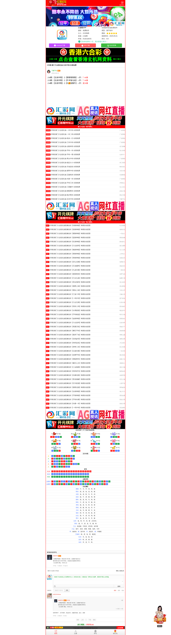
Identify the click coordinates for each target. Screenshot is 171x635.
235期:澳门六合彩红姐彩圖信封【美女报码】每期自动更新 (68, 282)
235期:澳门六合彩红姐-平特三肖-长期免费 (63, 183)
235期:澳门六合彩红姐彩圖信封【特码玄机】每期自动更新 (68, 343)
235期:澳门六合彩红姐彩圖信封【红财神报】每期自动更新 (68, 241)
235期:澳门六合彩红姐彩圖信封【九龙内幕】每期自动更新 (68, 270)
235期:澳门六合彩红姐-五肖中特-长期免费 (63, 199)
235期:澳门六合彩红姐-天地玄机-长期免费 (63, 166)
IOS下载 (87, 45)
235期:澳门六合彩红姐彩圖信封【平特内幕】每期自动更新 (68, 399)
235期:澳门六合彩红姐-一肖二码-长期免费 (63, 134)
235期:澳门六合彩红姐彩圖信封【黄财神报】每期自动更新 (68, 254)
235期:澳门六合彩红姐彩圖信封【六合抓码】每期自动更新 (68, 245)
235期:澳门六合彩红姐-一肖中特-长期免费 (63, 130)
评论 (95, 633)
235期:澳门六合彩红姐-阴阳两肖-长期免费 (63, 191)
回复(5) (60, 565)
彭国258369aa (57, 594)
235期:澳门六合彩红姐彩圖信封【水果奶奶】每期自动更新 (68, 310)
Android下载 (60, 45)
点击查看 (120, 628)
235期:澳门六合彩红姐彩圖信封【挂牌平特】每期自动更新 (68, 355)
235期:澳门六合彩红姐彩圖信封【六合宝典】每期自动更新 (68, 302)
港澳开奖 (55, 556)
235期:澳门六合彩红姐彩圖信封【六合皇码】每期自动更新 (68, 322)
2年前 (54, 565)
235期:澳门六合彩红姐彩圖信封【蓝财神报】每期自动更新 (68, 237)
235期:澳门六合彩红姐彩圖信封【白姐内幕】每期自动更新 (68, 351)
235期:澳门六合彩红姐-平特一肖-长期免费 (63, 150)
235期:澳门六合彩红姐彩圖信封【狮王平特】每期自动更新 (68, 330)
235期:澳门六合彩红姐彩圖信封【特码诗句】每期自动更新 (68, 371)
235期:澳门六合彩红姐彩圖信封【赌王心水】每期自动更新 (68, 363)
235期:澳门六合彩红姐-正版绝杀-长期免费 (63, 175)
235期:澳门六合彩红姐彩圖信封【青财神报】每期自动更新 (68, 258)
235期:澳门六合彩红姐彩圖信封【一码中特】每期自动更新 (68, 298)
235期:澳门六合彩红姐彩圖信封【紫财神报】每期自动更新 (68, 233)
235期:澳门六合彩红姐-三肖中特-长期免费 (63, 142)
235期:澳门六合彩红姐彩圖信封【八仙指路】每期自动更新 (68, 367)
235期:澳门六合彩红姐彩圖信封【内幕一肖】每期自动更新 (68, 403)
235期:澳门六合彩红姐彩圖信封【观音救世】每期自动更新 (68, 274)
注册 (75, 633)
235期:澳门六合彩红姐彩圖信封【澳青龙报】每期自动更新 (68, 387)
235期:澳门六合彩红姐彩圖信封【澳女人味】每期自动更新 (68, 290)
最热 (123, 590)
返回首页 (122, 5)
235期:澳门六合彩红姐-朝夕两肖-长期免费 (63, 195)
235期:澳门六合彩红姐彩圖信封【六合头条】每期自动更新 (68, 278)
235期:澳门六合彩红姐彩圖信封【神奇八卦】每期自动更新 (68, 347)
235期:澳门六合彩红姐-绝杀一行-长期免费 (63, 138)
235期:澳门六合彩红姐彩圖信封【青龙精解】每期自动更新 (68, 379)
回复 (118, 608)
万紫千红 (54, 70)
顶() (66, 565)
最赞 (119, 590)
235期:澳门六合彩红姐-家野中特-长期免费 (63, 171)
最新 (115, 590)
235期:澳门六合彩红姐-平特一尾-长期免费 (63, 154)
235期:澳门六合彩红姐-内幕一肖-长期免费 (63, 179)
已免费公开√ (58, 627)
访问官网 (113, 45)
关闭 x (160, 626)
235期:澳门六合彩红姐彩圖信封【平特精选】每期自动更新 (68, 314)
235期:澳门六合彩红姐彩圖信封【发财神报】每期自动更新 (68, 229)
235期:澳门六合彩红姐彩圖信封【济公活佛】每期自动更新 (68, 262)
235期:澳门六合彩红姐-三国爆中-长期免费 (63, 187)
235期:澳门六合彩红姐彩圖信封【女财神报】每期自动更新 (68, 391)
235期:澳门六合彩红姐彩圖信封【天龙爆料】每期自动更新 (68, 266)
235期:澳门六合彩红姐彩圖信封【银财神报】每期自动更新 (68, 250)
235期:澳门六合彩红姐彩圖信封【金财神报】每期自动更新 (68, 318)
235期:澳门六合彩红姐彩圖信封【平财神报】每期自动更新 (68, 395)
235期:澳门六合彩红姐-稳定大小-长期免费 (63, 162)
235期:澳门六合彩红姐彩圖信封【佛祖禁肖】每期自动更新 (68, 359)
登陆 (117, 571)
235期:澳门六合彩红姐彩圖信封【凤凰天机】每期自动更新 (68, 326)
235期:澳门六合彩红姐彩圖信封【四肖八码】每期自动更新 (68, 306)
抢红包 (115, 633)
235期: (52, 627)
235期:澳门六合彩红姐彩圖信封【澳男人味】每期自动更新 (68, 286)
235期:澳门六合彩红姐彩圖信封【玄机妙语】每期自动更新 (68, 339)
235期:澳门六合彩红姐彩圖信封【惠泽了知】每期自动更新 (68, 335)
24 (66, 565)
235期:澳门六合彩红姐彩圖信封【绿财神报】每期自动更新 (68, 225)
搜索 (67, 590)
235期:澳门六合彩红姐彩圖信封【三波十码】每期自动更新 (68, 294)
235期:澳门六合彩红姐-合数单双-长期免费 (63, 146)
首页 (55, 633)
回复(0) (60, 615)
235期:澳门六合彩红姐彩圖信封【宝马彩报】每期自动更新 (68, 383)
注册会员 (121, 571)
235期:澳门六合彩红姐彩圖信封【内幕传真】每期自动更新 (68, 375)
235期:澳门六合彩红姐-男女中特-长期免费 (63, 158)
